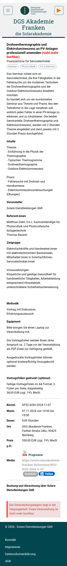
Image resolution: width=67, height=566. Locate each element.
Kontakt (10, 539)
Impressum (12, 547)
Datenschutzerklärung (20, 554)
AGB (8, 561)
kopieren (30, 474)
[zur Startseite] (33, 10)
